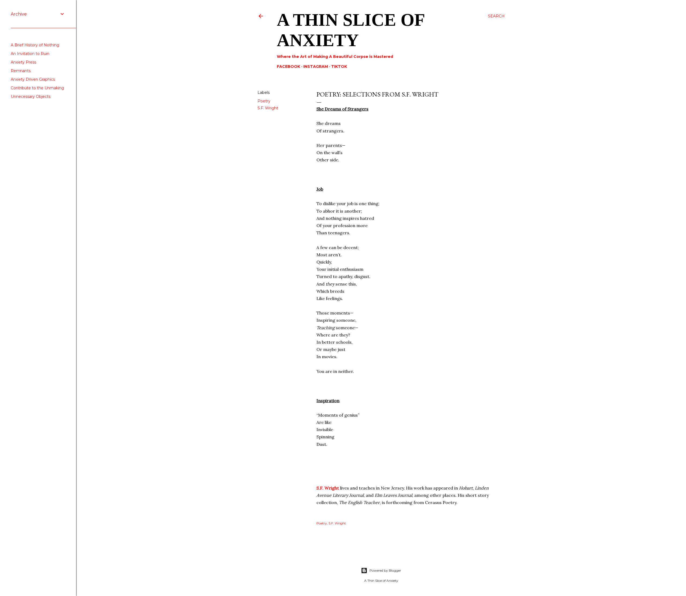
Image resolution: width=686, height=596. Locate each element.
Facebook (288, 66)
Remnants (21, 70)
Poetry (264, 101)
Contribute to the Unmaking (37, 88)
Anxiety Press (23, 62)
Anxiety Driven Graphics (33, 79)
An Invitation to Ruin (30, 53)
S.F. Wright (268, 108)
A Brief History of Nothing (35, 45)
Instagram (315, 66)
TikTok (339, 66)
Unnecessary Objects (30, 96)
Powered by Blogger (385, 570)
